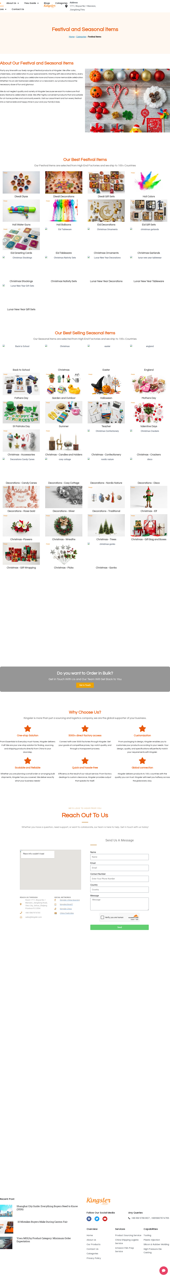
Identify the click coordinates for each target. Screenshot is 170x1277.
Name (93, 852)
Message (94, 895)
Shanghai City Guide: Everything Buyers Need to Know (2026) (47, 1208)
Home (72, 36)
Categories (61, 3)
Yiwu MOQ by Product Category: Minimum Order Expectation (44, 1240)
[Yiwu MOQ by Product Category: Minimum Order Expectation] (6, 1243)
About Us (11, 3)
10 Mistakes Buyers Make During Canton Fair (43, 1221)
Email (93, 863)
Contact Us (18, 9)
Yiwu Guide (30, 3)
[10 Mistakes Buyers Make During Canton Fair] (6, 1226)
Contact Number (98, 874)
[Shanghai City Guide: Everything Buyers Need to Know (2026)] (6, 1211)
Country (94, 885)
